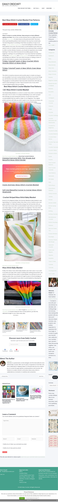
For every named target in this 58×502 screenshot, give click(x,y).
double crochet (23, 55)
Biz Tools (36, 8)
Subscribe (49, 8)
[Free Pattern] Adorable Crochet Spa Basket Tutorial (22, 399)
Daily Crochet (11, 4)
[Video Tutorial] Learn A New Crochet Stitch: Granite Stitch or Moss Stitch (20, 62)
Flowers (51, 159)
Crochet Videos (53, 150)
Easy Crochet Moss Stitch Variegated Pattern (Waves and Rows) (35, 331)
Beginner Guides (53, 80)
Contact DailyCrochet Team (26, 475)
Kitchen (51, 199)
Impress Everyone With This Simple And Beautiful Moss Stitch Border (18, 159)
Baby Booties (52, 65)
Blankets (51, 88)
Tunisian (51, 264)
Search (50, 374)
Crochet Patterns (53, 134)
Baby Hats (51, 68)
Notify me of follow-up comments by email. (15, 444)
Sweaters (51, 258)
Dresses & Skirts (53, 153)
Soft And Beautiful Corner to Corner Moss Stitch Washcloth (22, 191)
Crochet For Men (53, 130)
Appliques (51, 55)
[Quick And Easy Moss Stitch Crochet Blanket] (22, 325)
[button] (54, 8)
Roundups (51, 236)
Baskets (51, 77)
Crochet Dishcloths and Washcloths (52, 120)
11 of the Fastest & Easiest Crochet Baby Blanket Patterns (7, 331)
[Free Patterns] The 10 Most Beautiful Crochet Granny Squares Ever (8, 401)
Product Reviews (53, 233)
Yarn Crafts (52, 273)
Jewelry (51, 196)
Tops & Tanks (52, 261)
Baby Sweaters (53, 71)
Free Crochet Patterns (24, 8)
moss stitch (10, 39)
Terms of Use (22, 482)
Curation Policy (23, 473)
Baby (50, 58)
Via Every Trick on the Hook (22, 307)
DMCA (20, 471)
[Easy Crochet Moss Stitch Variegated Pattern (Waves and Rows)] (36, 325)
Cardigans (51, 98)
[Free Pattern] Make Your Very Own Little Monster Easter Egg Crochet (36, 397)
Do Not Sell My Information (32, 498)
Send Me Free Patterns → (23, 176)
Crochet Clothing (53, 115)
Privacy (21, 480)
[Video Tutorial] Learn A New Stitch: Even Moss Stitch (21, 69)
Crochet (51, 112)
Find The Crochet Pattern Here (10, 156)
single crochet (13, 55)
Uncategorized (52, 270)
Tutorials (51, 267)
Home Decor (52, 185)
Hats (50, 182)
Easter (50, 156)
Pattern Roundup (53, 222)
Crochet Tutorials (53, 147)
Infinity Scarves (53, 193)
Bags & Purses (52, 74)
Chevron (51, 106)
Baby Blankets (52, 62)
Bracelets (51, 91)
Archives (51, 383)
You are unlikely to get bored (14, 44)
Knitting (51, 211)
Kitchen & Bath (52, 202)
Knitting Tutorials (53, 214)
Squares (51, 255)
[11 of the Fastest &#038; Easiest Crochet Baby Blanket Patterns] (8, 325)
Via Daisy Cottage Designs (23, 153)
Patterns (51, 225)
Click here (53, 477)
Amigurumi (51, 52)
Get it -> (52, 45)
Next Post (41, 376)
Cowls (50, 109)
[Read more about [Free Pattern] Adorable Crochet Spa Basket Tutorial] (22, 391)
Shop (43, 8)
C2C (50, 95)
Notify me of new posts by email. (12, 448)
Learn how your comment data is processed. (33, 457)
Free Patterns (52, 173)
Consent (22, 498)
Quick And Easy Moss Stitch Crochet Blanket (20, 185)
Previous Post (4, 376)
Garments (51, 176)
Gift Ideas (51, 179)
